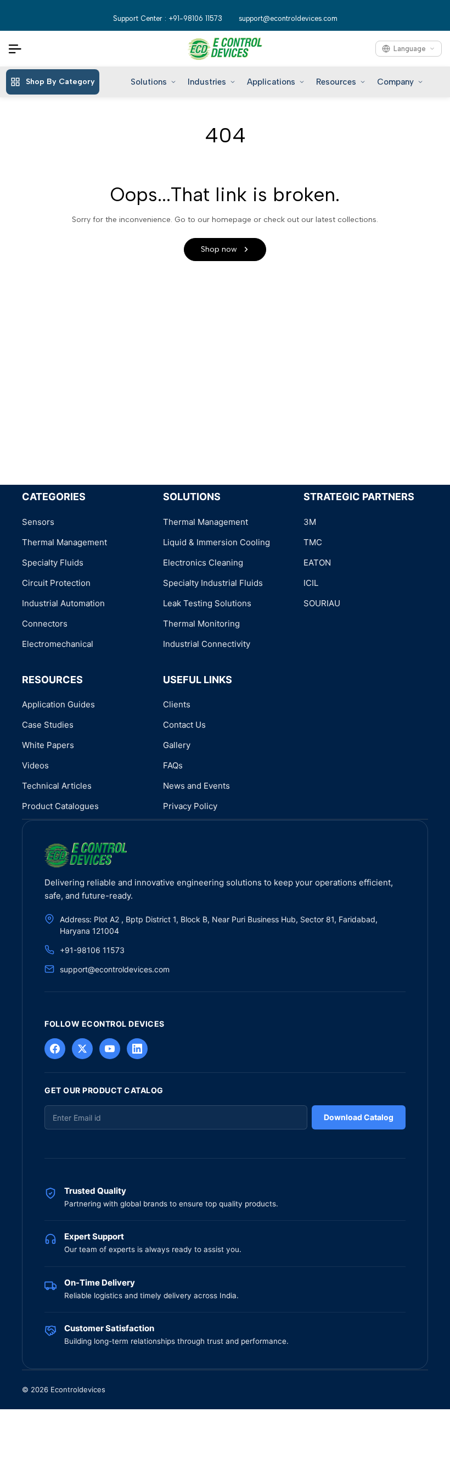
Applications (271, 82)
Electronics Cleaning (203, 562)
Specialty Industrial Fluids (213, 583)
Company (395, 82)
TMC (312, 542)
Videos (35, 765)
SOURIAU (321, 603)
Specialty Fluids (52, 562)
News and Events (196, 785)
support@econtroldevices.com (288, 18)
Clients (176, 704)
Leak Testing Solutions (207, 603)
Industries (207, 82)
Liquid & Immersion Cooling (216, 542)
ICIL (310, 583)
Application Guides (58, 704)
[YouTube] (109, 1048)
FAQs (173, 765)
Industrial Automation (63, 603)
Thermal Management (64, 542)
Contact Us (184, 724)
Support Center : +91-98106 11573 (167, 18)
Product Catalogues (60, 806)
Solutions (149, 82)
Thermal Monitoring (201, 623)
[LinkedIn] (137, 1048)
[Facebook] (54, 1048)
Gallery (176, 745)
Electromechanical (57, 644)
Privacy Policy (190, 806)
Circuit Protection (56, 583)
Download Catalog (358, 1117)
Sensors (38, 522)
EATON (317, 562)
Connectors (45, 623)
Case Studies (48, 724)
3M (309, 522)
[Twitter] (82, 1048)
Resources (336, 82)
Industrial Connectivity (206, 644)
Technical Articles (57, 785)
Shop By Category (60, 81)
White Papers (48, 745)
